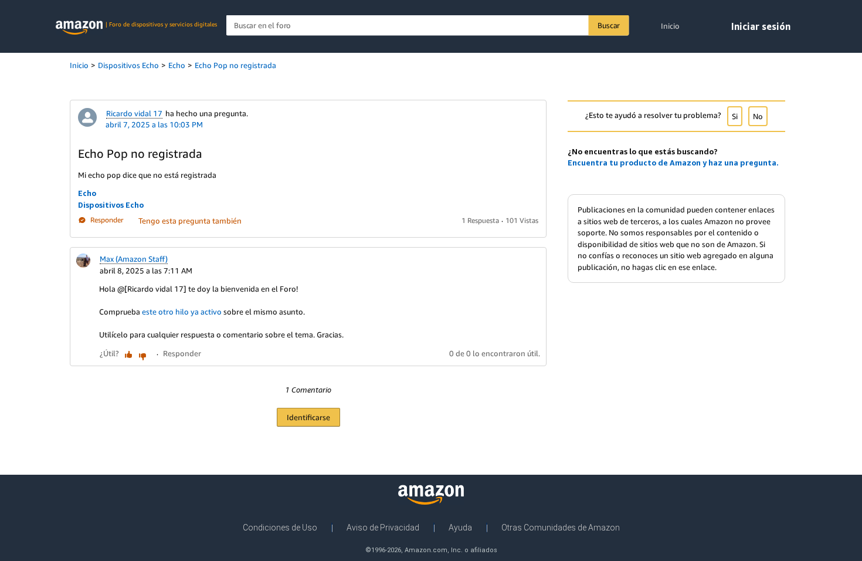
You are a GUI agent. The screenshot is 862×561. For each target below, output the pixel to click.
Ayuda (460, 527)
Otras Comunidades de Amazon (560, 527)
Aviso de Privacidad (383, 527)
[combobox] (427, 25)
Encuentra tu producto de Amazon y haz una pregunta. (673, 162)
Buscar (609, 25)
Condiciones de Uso (280, 527)
